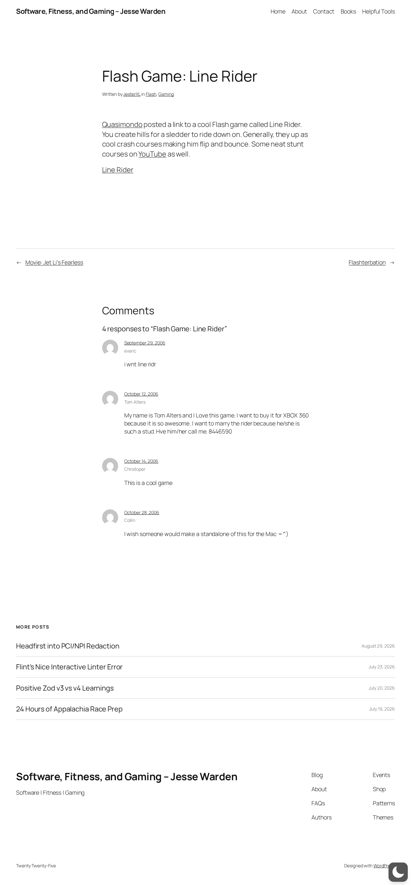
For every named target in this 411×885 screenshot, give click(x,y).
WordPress (384, 866)
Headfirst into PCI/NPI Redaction (67, 646)
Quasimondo (122, 124)
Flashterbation (367, 262)
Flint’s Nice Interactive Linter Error (69, 667)
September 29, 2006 (144, 343)
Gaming (166, 94)
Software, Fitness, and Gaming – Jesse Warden (90, 11)
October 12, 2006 (141, 394)
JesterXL (131, 94)
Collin (129, 520)
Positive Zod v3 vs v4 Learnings (65, 688)
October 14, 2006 (141, 461)
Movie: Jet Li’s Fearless (54, 262)
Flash (151, 94)
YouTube (152, 154)
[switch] (398, 872)
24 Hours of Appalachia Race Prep (69, 709)
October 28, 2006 (141, 512)
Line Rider (118, 169)
